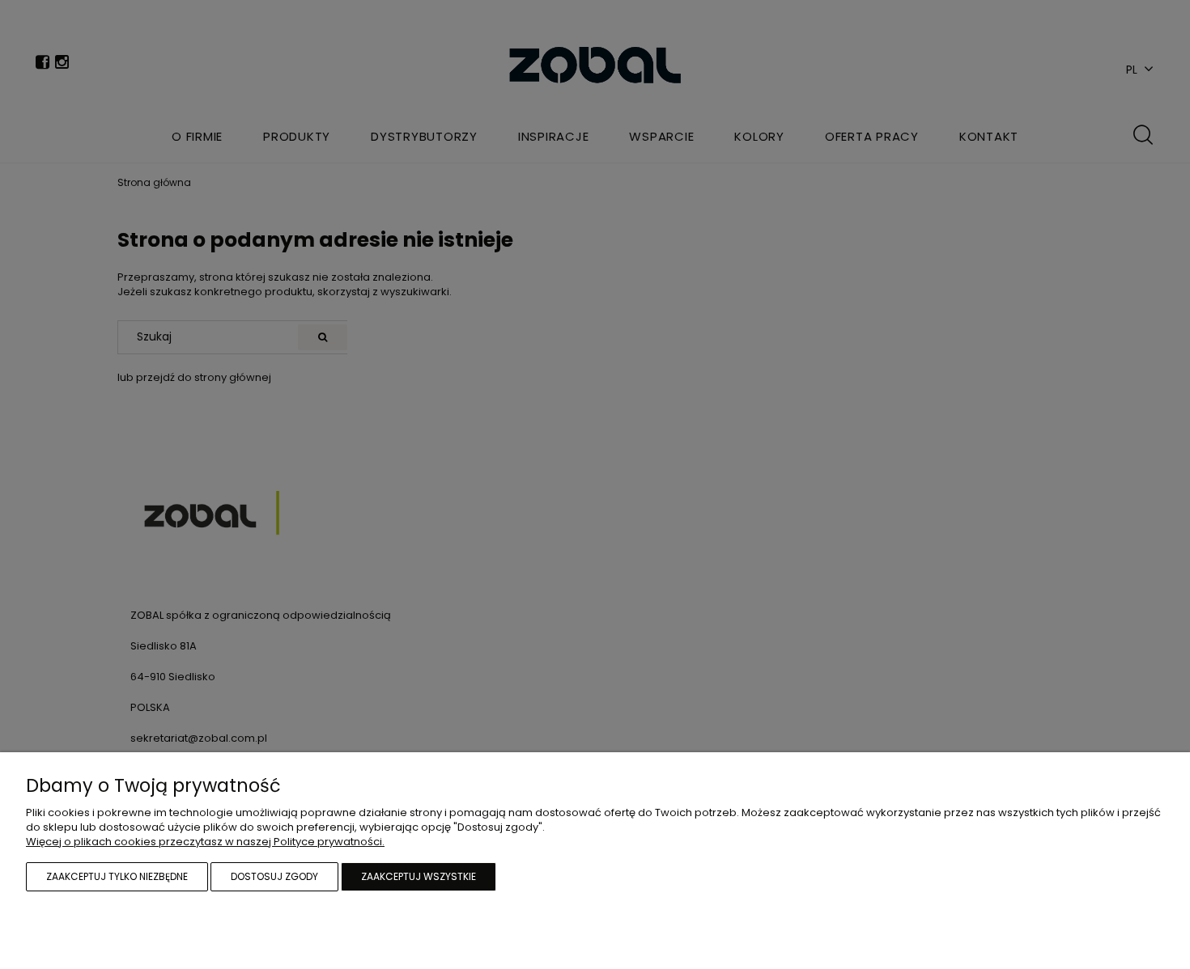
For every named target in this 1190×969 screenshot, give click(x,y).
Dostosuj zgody (274, 876)
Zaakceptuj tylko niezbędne (117, 876)
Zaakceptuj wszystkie (418, 876)
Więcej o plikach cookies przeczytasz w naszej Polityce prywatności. (205, 841)
